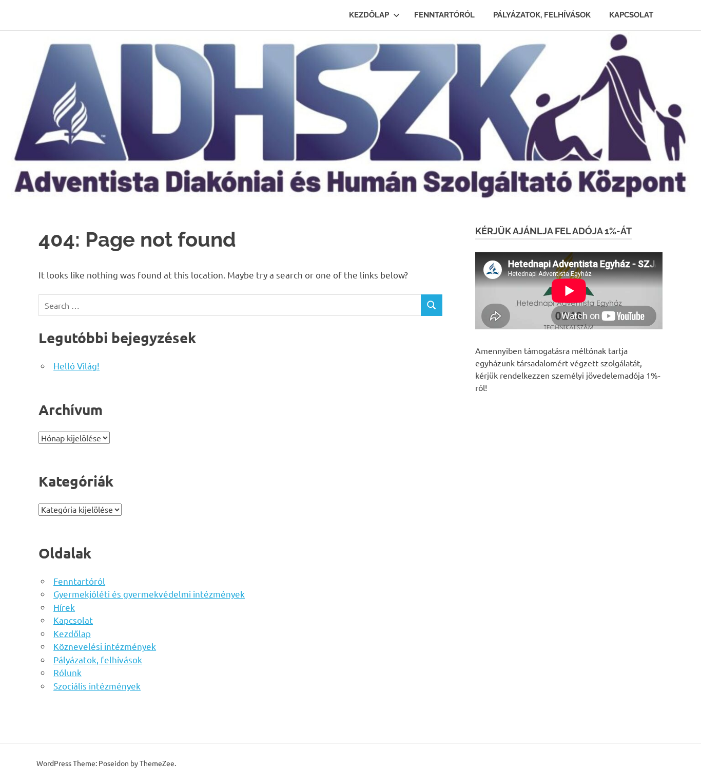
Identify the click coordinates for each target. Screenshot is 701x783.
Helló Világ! (76, 365)
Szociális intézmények (97, 685)
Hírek (64, 607)
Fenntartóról (444, 15)
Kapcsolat (631, 15)
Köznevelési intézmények (104, 646)
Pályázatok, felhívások (542, 15)
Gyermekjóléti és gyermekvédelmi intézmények (149, 593)
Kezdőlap (369, 15)
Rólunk (67, 672)
